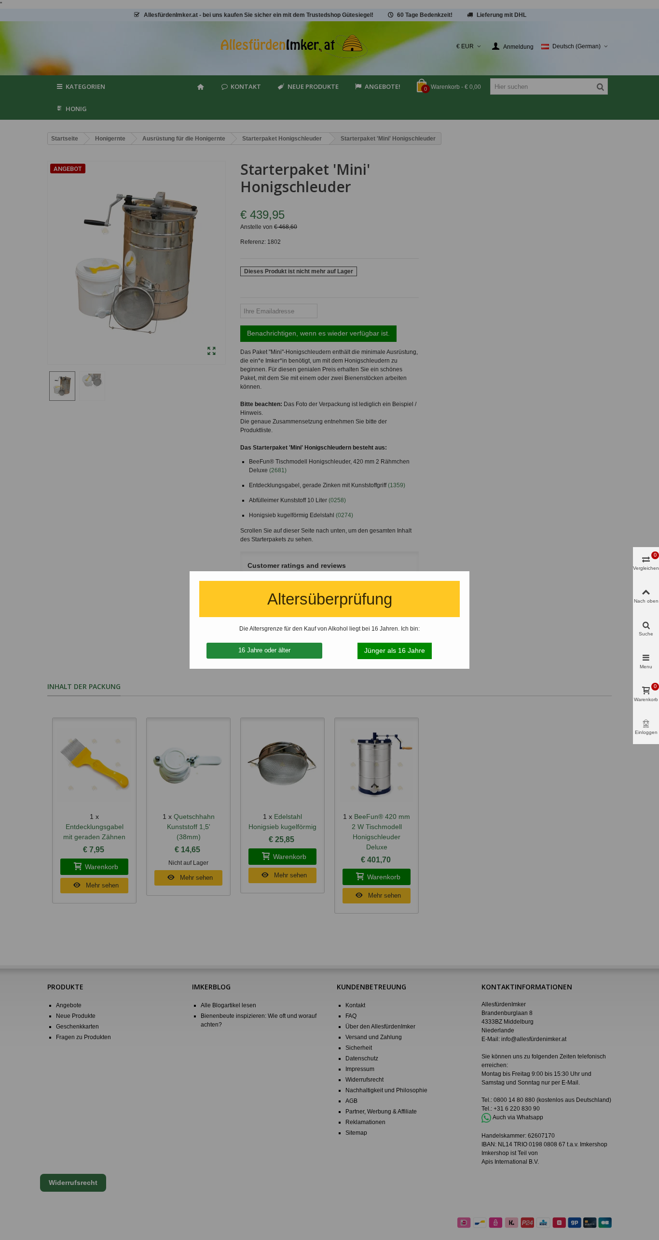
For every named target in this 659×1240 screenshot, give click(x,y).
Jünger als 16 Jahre (394, 650)
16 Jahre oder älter (264, 650)
